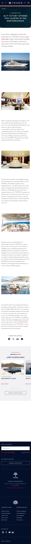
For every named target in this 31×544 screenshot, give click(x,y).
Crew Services (20, 519)
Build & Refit (19, 517)
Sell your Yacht (4, 517)
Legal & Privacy (5, 541)
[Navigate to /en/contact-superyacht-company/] (28, 3)
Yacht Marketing (20, 515)
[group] (12, 373)
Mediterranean (18, 320)
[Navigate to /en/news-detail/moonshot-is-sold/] (12, 367)
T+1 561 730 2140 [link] (8, 453)
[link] (25, 3)
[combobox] (15, 448)
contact (26, 326)
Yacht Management (21, 513)
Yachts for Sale (4, 515)
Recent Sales (4, 519)
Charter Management (21, 511)
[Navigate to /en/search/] (5, 3)
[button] (4, 8)
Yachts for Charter (5, 511)
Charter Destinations (5, 513)
